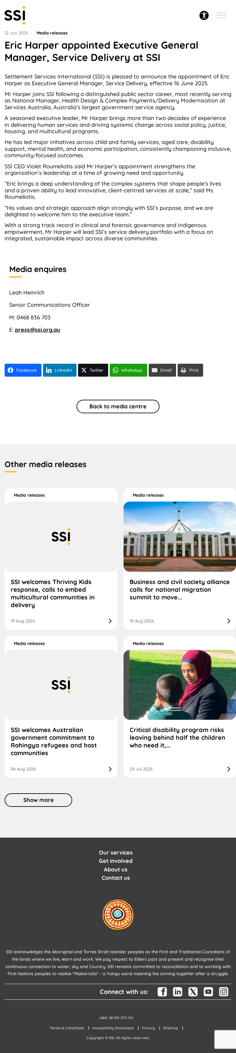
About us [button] (116, 869)
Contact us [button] (116, 877)
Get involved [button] (115, 860)
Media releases (29, 495)
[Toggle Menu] (221, 15)
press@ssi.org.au (37, 329)
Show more (38, 799)
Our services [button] (116, 852)
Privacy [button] (148, 1028)
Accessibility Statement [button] (113, 1028)
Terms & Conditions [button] (67, 1028)
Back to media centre (118, 406)
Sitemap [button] (170, 1028)
